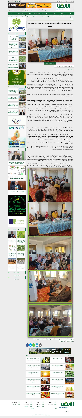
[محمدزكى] (17, 205)
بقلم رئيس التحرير (20, 13)
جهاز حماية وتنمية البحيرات (68, 339)
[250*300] (17, 24)
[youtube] (17, 1)
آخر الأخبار (16, 87)
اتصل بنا (32, 408)
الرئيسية (50, 402)
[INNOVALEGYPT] (17, 137)
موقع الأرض (61, 341)
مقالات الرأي (28, 13)
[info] (11, 1)
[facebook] (20, 1)
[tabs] (9, 1)
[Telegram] (37, 345)
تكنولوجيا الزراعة (45, 13)
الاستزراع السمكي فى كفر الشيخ (39, 339)
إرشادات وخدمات (37, 13)
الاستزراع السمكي (69, 341)
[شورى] (17, 120)
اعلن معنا (38, 406)
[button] (9, 5)
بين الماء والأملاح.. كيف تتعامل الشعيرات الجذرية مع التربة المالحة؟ (34, 16)
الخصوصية (26, 406)
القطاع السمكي (50, 339)
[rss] (15, 1)
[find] (13, 1)
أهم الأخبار (16, 149)
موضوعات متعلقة (68, 355)
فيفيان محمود (67, 69)
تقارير (54, 13)
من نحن (14, 404)
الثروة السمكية (58, 339)
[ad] (30, 5)
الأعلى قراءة (16, 230)
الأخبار (62, 13)
